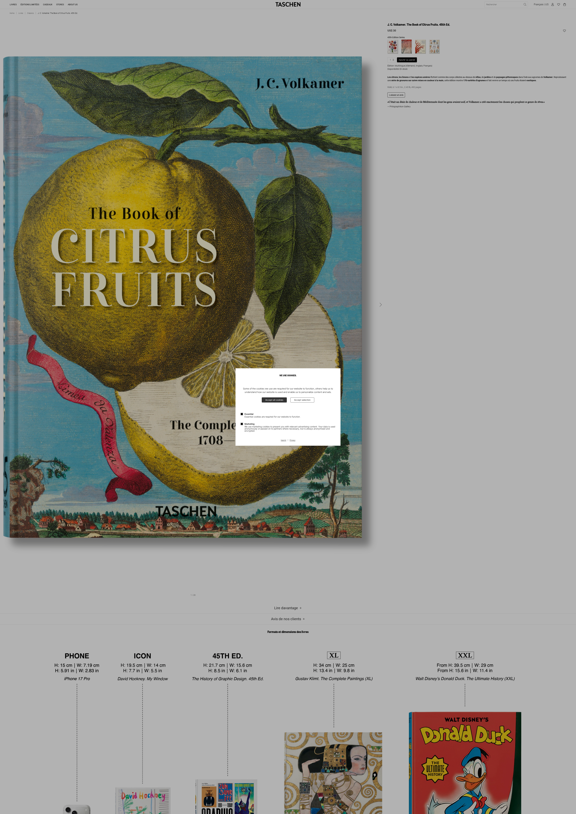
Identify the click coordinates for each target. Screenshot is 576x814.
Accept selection (302, 400)
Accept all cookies (274, 400)
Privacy (292, 440)
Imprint (283, 440)
